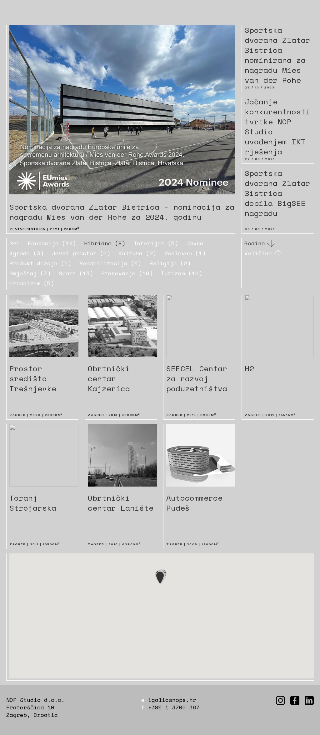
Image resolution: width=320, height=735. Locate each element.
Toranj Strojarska (32, 502)
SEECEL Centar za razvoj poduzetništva (196, 378)
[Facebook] (294, 700)
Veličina (258, 253)
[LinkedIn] (309, 700)
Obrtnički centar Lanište (120, 502)
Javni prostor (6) (81, 253)
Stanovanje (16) (127, 273)
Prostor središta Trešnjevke (32, 378)
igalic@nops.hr (172, 700)
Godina (254, 243)
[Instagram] (280, 700)
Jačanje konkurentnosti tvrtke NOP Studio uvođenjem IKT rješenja (277, 126)
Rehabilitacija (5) (110, 263)
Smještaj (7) (30, 273)
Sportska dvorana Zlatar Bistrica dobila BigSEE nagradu (277, 193)
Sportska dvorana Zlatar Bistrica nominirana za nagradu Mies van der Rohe (277, 55)
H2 (249, 368)
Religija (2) (170, 263)
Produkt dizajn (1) (40, 263)
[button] (160, 577)
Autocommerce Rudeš (194, 502)
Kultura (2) (137, 253)
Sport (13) (76, 273)
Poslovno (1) (185, 253)
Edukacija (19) (52, 243)
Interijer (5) (155, 243)
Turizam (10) (181, 273)
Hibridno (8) (104, 243)
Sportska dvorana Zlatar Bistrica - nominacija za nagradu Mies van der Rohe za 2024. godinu (121, 211)
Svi (14, 243)
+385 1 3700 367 (174, 707)
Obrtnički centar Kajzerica (109, 378)
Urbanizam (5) (31, 283)
